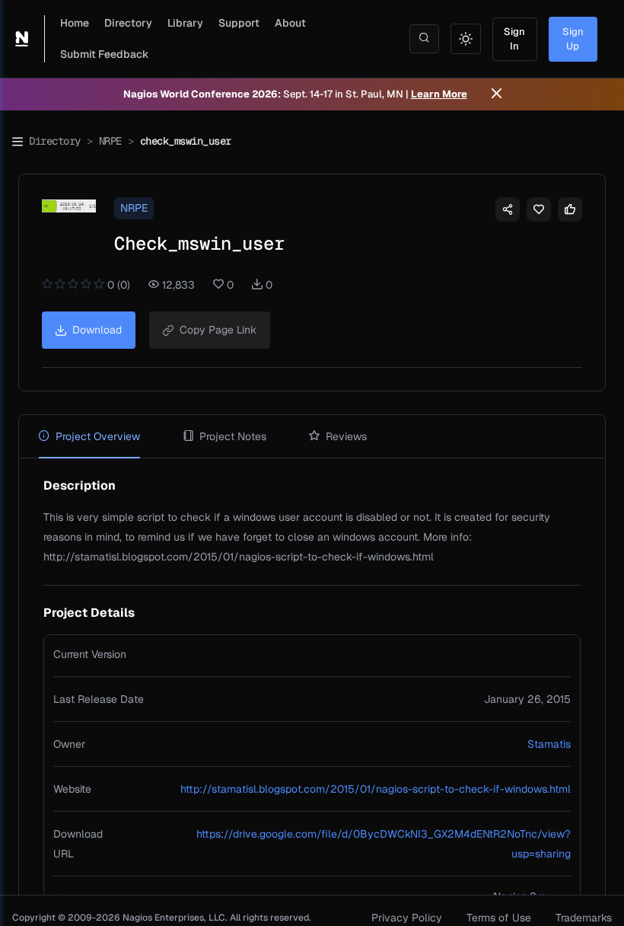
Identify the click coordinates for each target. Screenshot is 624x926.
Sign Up (573, 39)
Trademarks (584, 917)
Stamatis (549, 744)
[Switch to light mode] (465, 39)
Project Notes (232, 436)
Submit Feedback (104, 54)
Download (97, 330)
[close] (496, 94)
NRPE (110, 141)
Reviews (346, 436)
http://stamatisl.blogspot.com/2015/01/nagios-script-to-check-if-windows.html (375, 789)
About (290, 23)
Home (74, 23)
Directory (128, 23)
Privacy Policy (406, 917)
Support (238, 23)
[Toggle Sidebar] (17, 141)
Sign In (514, 39)
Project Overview (98, 436)
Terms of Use (498, 917)
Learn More (439, 94)
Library (185, 23)
